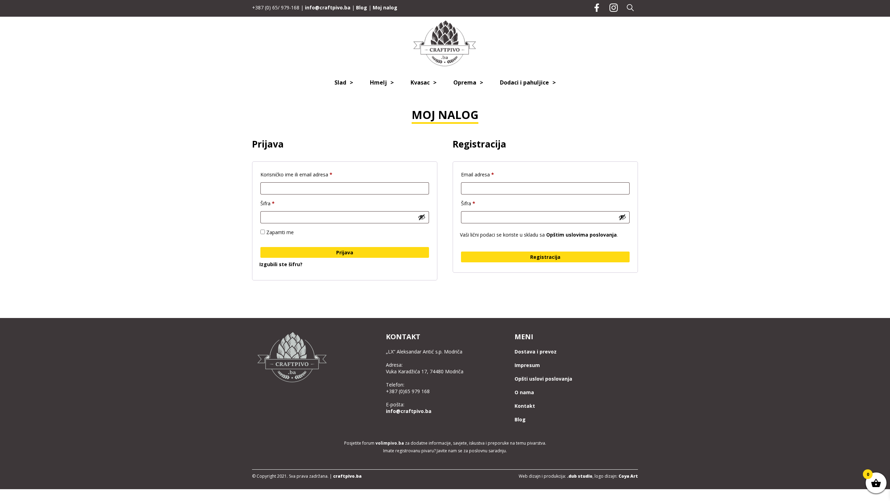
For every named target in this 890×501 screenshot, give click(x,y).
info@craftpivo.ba (327, 7)
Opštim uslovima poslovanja (581, 234)
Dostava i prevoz (536, 351)
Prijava (344, 252)
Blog (361, 7)
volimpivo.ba (389, 443)
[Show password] (422, 217)
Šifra (278, 203)
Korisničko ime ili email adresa (307, 174)
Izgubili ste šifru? (280, 264)
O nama (524, 392)
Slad (340, 82)
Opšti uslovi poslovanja (543, 378)
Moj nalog (385, 7)
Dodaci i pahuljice (524, 82)
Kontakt (525, 406)
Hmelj (378, 82)
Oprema (464, 82)
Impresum (527, 365)
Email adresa (489, 174)
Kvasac (420, 82)
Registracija (545, 257)
